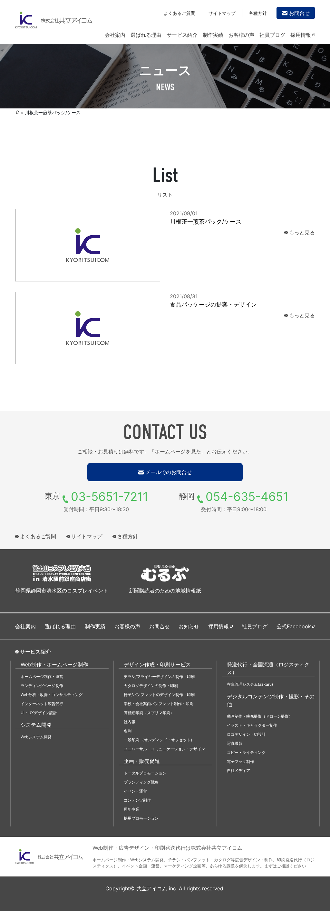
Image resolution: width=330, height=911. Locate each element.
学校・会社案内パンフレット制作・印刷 (158, 703)
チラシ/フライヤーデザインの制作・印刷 (159, 676)
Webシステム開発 (36, 736)
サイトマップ (222, 13)
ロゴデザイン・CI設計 (246, 734)
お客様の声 (241, 35)
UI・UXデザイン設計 (39, 712)
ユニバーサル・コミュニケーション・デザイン (164, 748)
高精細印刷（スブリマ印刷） (149, 712)
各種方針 (258, 13)
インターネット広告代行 (42, 703)
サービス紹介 (182, 35)
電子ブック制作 (240, 761)
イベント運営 (135, 791)
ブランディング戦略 (141, 782)
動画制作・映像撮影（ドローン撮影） (260, 716)
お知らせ (189, 626)
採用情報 (300, 35)
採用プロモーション (141, 818)
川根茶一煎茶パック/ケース (205, 221)
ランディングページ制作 (42, 685)
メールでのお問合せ (168, 472)
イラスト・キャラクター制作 (252, 725)
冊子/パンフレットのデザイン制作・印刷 (159, 694)
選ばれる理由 (146, 35)
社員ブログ (272, 35)
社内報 (129, 721)
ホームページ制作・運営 (42, 676)
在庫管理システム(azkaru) (250, 684)
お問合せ (299, 13)
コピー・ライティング (246, 752)
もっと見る (302, 232)
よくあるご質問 (179, 13)
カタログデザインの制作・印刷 (151, 685)
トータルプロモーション (145, 773)
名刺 (127, 730)
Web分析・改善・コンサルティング (51, 694)
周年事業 (131, 809)
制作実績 (213, 35)
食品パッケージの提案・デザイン (213, 304)
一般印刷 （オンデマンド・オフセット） (159, 739)
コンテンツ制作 (137, 800)
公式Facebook (294, 626)
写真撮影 (234, 743)
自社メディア (238, 770)
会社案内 (115, 35)
